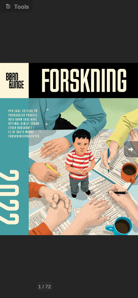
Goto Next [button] (131, 149)
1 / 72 (44, 287)
